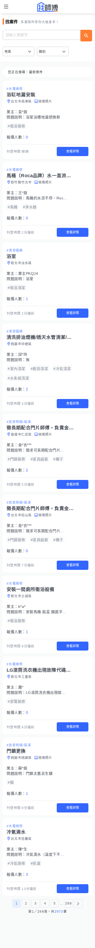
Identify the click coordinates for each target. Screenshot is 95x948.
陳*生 (22, 849)
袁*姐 (22, 112)
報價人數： (17, 137)
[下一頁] (78, 903)
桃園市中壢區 (21, 344)
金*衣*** (25, 445)
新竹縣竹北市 (21, 182)
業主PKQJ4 (28, 273)
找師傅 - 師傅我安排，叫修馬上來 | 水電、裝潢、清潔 (47, 7)
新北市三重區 (21, 677)
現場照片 (45, 101)
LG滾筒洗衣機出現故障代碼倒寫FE (56, 692)
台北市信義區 (21, 839)
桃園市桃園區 (21, 758)
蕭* (20, 687)
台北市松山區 (21, 515)
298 (68, 903)
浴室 (30, 279)
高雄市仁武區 (21, 434)
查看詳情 (72, 151)
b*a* (22, 606)
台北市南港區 (21, 101)
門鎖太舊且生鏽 (39, 773)
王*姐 (22, 193)
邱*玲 (22, 354)
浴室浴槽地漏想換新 (43, 117)
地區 (8, 52)
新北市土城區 (21, 596)
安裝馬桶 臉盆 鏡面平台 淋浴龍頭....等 (59, 612)
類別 (42, 52)
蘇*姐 (22, 768)
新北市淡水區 (21, 263)
